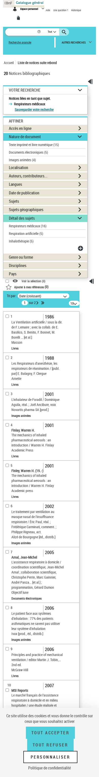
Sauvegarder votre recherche (34, 109)
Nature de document (25, 136)
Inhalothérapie (21, 241)
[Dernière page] (43, 302)
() (31, 286)
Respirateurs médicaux (27, 225)
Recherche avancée (20, 42)
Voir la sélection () (33, 281)
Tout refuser (50, 745)
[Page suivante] (38, 302)
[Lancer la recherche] (65, 32)
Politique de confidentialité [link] (49, 768)
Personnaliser (50, 757)
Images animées (22, 159)
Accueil (9, 62)
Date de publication (24, 193)
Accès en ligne (20, 128)
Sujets (14, 201)
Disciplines (17, 265)
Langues (15, 184)
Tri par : (12, 295)
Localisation (18, 167)
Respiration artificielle (26, 233)
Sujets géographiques (26, 209)
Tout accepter (50, 732)
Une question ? (61, 10)
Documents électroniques (28, 152)
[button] (39, 32)
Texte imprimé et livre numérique (34, 144)
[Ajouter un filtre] (81, 248)
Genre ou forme (21, 257)
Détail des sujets (22, 218)
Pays (12, 274)
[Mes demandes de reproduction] (19, 18)
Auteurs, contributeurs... (28, 176)
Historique (76, 10)
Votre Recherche (24, 90)
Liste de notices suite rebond (37, 62)
